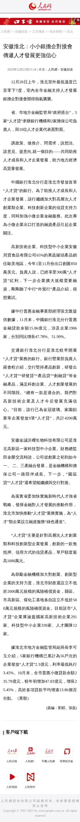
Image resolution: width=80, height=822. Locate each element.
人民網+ (30, 761)
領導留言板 (66, 761)
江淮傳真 (38, 31)
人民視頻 (11, 787)
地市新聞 (56, 31)
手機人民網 (48, 761)
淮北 (70, 31)
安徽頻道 (21, 31)
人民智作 (30, 787)
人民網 (5, 31)
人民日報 (11, 761)
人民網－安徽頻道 (60, 69)
